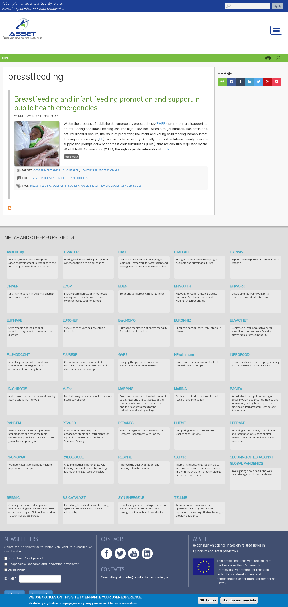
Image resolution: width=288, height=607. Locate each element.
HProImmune (184, 354)
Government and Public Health (56, 170)
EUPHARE (14, 320)
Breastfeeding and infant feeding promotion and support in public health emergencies (107, 103)
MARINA (180, 388)
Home (5, 58)
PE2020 (69, 423)
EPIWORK (237, 286)
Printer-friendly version (270, 58)
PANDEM (14, 423)
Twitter (120, 553)
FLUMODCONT (18, 354)
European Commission (203, 566)
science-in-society (66, 186)
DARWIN (236, 252)
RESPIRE (125, 457)
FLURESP (70, 354)
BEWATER (71, 252)
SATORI (180, 457)
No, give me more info (239, 600)
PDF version (280, 58)
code (165, 149)
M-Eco (67, 388)
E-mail (10, 578)
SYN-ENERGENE (131, 497)
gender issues (131, 186)
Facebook (106, 553)
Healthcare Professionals (100, 170)
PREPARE (237, 423)
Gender (37, 178)
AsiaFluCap (15, 252)
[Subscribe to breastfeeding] (9, 208)
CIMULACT (182, 252)
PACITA (236, 388)
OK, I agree (208, 600)
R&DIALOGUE (73, 457)
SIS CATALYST (74, 497)
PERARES (126, 423)
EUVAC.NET (239, 320)
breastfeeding (40, 186)
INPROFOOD (240, 354)
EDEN (122, 286)
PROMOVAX (16, 457)
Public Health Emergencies (100, 186)
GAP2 (123, 354)
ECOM (67, 286)
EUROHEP (70, 320)
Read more (72, 157)
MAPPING (125, 388)
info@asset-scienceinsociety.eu (148, 577)
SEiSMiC (13, 497)
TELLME (180, 497)
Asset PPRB (16, 569)
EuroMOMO (127, 320)
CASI (122, 252)
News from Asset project (25, 558)
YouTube (133, 553)
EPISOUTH (182, 286)
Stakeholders (78, 178)
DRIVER (12, 286)
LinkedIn (147, 553)
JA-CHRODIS (17, 388)
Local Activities (55, 178)
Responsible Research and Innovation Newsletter (43, 564)
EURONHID (182, 320)
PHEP (161, 123)
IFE (101, 139)
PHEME (180, 423)
